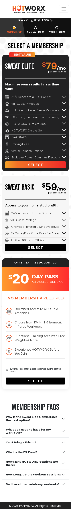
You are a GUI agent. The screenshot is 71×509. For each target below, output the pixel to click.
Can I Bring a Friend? (21, 442)
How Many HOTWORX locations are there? (32, 463)
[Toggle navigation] (64, 8)
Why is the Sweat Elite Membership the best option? (32, 418)
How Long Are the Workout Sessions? (34, 474)
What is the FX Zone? (21, 452)
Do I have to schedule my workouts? (33, 484)
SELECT (35, 165)
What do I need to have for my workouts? (28, 431)
